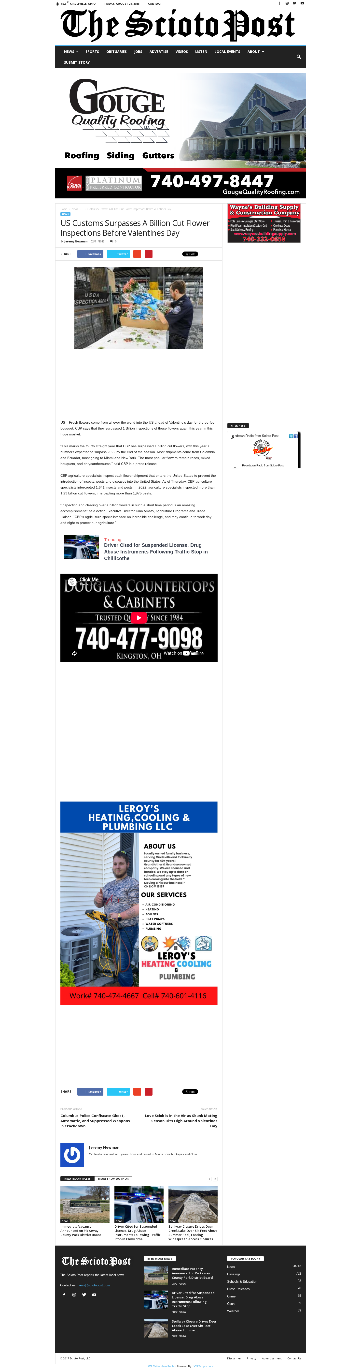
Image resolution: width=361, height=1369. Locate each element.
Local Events (227, 51)
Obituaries (116, 51)
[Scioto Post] (180, 26)
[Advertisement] (139, 385)
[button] (298, 57)
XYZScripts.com (203, 1366)
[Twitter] (295, 3)
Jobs (138, 51)
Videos (182, 51)
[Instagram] (287, 3)
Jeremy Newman (76, 241)
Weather (233, 1311)
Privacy (251, 1358)
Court (231, 1304)
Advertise (159, 51)
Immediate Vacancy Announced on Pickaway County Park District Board (80, 1230)
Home (63, 209)
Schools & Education (242, 1281)
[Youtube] (302, 3)
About (254, 51)
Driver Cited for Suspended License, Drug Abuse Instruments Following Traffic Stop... (193, 1299)
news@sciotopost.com (94, 1285)
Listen (201, 51)
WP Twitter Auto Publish (162, 1366)
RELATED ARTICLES (77, 1178)
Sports (92, 51)
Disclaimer (234, 1358)
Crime (231, 1296)
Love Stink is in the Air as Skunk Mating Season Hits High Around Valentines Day (181, 1120)
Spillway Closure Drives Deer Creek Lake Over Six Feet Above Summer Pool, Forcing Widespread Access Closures (193, 1232)
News (69, 51)
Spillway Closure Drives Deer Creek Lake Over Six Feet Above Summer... (194, 1325)
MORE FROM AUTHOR (113, 1178)
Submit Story (77, 62)
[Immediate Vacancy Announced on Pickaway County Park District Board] (85, 1204)
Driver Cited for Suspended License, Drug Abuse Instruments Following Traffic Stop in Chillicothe (156, 551)
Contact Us (294, 1358)
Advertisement (272, 1358)
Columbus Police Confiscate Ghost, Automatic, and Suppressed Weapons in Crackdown (95, 1120)
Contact (155, 3)
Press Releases (238, 1289)
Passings (233, 1274)
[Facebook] (279, 3)
